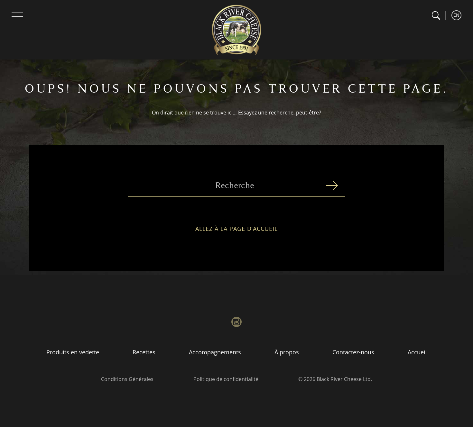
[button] (435, 15)
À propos (286, 352)
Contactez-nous (353, 352)
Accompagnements (215, 352)
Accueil (417, 352)
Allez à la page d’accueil (236, 229)
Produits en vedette (72, 352)
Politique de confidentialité (225, 379)
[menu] (17, 15)
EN (456, 15)
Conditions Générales (127, 379)
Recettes (144, 352)
